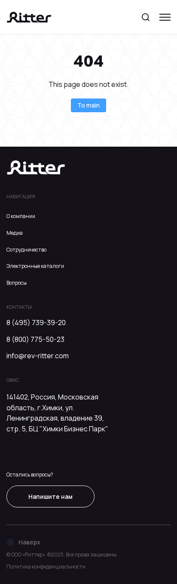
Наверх (29, 542)
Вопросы (16, 282)
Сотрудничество (26, 249)
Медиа (14, 233)
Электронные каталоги (35, 266)
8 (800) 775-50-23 (35, 339)
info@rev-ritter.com (37, 356)
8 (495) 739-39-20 (36, 322)
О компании (20, 216)
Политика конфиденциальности (45, 566)
